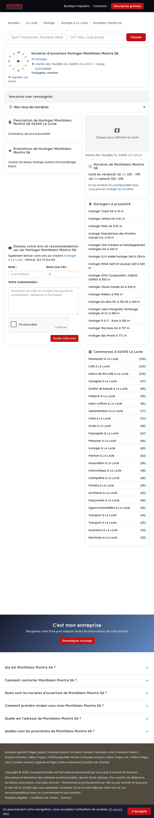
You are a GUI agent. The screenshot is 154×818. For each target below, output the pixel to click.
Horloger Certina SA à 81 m (106, 218)
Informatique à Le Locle (117, 470)
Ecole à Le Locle (117, 426)
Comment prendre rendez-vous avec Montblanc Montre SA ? (54, 706)
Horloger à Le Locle (117, 448)
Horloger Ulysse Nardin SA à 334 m (112, 287)
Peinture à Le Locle (117, 455)
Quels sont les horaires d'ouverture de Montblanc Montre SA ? (56, 693)
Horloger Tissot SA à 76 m (106, 211)
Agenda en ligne (46, 762)
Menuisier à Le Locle (117, 441)
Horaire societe (23, 762)
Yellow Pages (37, 757)
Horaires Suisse (57, 752)
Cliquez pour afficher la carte (117, 137)
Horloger (40, 59)
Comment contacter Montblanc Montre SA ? (41, 680)
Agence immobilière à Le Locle (117, 508)
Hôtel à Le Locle (117, 418)
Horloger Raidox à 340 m (105, 294)
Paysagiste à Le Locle (117, 433)
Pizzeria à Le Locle (117, 485)
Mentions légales (16, 797)
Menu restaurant (70, 762)
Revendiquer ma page (77, 641)
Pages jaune (36, 752)
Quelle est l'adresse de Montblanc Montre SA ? (43, 718)
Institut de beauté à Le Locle (117, 388)
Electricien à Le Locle (117, 537)
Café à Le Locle (117, 366)
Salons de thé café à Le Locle (117, 374)
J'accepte (139, 811)
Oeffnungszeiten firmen (63, 757)
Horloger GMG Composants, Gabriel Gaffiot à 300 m (112, 277)
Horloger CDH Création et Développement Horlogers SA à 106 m (116, 247)
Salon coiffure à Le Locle (117, 403)
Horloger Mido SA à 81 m (105, 226)
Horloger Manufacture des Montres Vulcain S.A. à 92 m (112, 235)
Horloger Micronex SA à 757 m (109, 328)
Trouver (136, 37)
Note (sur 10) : (56, 267)
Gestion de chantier (96, 762)
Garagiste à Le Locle (117, 381)
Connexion (100, 6)
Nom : (12, 267)
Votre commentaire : (23, 282)
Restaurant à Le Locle (117, 359)
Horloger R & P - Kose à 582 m (109, 320)
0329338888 (43, 69)
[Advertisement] (43, 207)
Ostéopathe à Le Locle (117, 478)
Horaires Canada (81, 752)
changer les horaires (119, 189)
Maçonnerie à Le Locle (117, 500)
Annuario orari (104, 752)
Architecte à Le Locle (117, 493)
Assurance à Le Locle (117, 530)
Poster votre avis (64, 338)
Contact (66, 797)
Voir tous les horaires (31, 107)
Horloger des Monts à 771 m (107, 335)
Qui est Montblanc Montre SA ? (30, 667)
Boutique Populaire (76, 6)
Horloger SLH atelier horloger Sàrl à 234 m (116, 256)
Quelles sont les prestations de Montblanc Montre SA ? (50, 731)
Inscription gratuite (127, 6)
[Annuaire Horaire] (14, 6)
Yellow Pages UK (117, 757)
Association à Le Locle (117, 463)
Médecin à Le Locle (117, 396)
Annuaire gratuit (15, 752)
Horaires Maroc (126, 752)
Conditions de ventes (44, 797)
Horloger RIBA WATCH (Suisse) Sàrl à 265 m (116, 266)
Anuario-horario (15, 757)
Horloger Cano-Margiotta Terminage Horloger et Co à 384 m (113, 311)
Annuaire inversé (93, 757)
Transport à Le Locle (117, 515)
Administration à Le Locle (117, 411)
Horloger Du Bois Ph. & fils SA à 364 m (114, 302)
